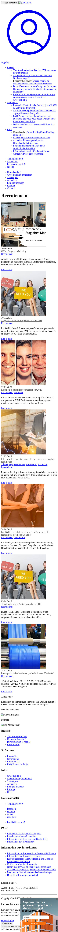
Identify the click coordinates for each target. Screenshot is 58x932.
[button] (38, 905)
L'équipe (11, 185)
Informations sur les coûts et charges (24, 856)
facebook (11, 809)
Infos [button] (9, 129)
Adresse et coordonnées (28, 153)
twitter (10, 814)
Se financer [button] (12, 102)
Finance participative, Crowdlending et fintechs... (28, 141)
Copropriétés (13, 759)
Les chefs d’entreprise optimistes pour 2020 (21, 389)
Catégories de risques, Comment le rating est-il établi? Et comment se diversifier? (35, 89)
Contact (10, 188)
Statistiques (12, 177)
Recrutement (7, 254)
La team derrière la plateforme (31, 151)
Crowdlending (33, 132)
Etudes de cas (13, 761)
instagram (11, 817)
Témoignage (7, 464)
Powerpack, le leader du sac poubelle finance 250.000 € (27, 673)
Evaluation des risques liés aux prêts (24, 833)
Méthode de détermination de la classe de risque (29, 872)
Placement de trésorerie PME (38, 83)
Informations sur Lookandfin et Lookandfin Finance (31, 853)
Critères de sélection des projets (22, 864)
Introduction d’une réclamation (21, 836)
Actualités (12, 180)
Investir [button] (10, 67)
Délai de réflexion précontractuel (22, 875)
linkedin (11, 811)
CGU (9, 792)
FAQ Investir (13, 744)
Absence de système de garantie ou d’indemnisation (31, 869)
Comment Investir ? (16, 739)
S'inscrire (34, 923)
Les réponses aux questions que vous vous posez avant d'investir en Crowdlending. (34, 97)
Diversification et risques (18, 742)
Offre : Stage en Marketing (13, 251)
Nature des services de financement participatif (29, 867)
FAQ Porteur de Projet (17, 764)
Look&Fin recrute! (16, 822)
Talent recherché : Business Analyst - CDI (21, 604)
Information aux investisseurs (21, 841)
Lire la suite (6, 269)
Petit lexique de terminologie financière (29, 147)
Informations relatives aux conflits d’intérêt (27, 839)
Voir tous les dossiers (17, 736)
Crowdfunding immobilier (19, 174)
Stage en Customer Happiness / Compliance (21, 320)
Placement (18, 392)
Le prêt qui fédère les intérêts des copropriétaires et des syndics (34, 112)
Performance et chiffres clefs (31, 137)
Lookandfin (31, 464)
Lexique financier (15, 183)
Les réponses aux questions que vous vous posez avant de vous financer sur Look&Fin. (34, 119)
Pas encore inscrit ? (16, 164)
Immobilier (12, 756)
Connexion (12, 161)
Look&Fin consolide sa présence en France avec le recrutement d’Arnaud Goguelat (25, 533)
